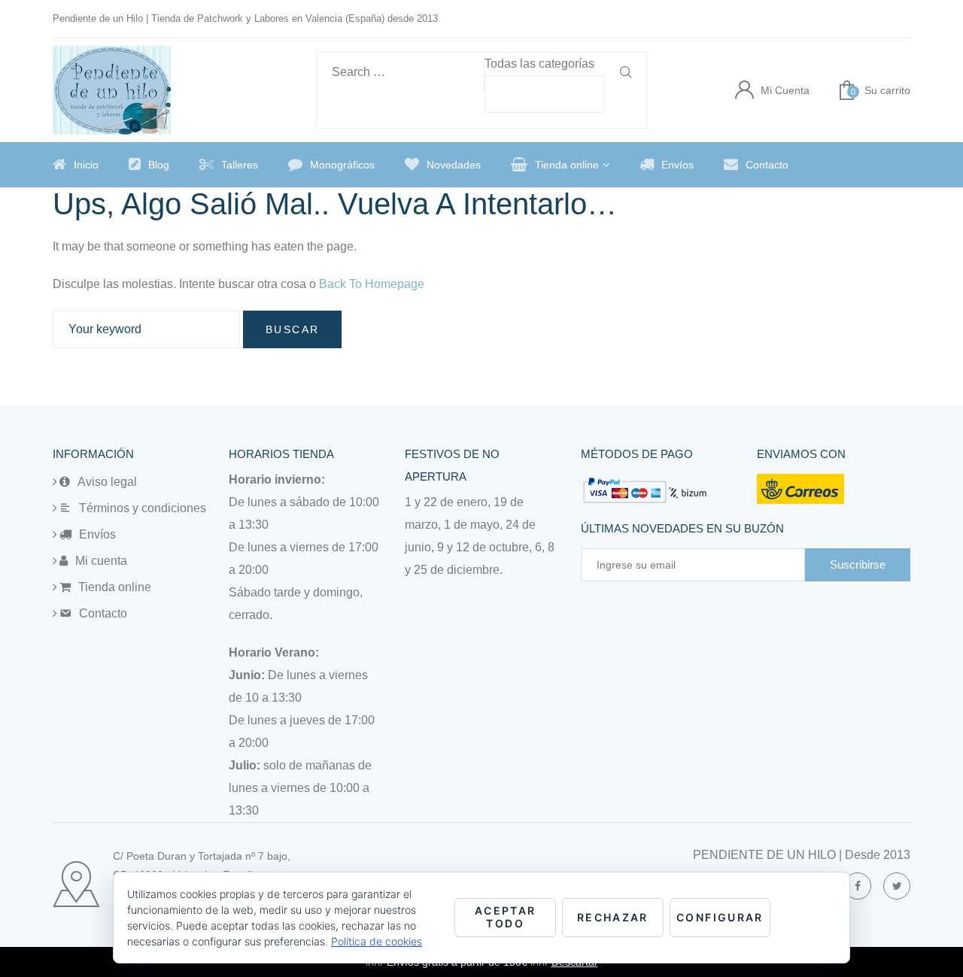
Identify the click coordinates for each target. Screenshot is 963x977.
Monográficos (342, 165)
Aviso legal (107, 481)
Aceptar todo (505, 917)
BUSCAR (292, 329)
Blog (158, 165)
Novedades (454, 165)
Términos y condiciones (142, 508)
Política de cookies (376, 941)
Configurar (720, 917)
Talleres (239, 165)
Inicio (86, 165)
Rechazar (613, 917)
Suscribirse (858, 564)
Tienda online (567, 165)
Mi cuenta (101, 560)
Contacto (767, 165)
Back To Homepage (371, 284)
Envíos (677, 165)
